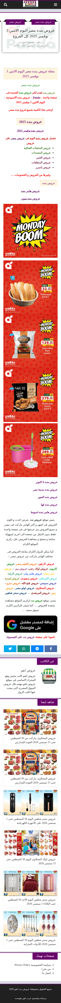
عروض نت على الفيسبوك (20, 637)
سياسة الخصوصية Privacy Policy (33, 964)
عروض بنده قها (49, 504)
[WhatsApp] (23, 648)
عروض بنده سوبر (30, 198)
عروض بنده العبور (48, 497)
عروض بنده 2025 (30, 121)
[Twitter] (10, 648)
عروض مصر (15, 22)
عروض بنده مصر (43, 22)
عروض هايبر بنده (30, 191)
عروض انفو (28, 42)
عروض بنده (48, 183)
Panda (36, 97)
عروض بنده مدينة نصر (45, 489)
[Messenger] (37, 648)
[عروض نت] (30, 4)
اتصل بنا (46, 973)
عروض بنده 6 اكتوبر (47, 482)
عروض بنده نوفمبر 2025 (30, 130)
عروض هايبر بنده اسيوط (44, 512)
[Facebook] (51, 648)
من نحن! (46, 969)
